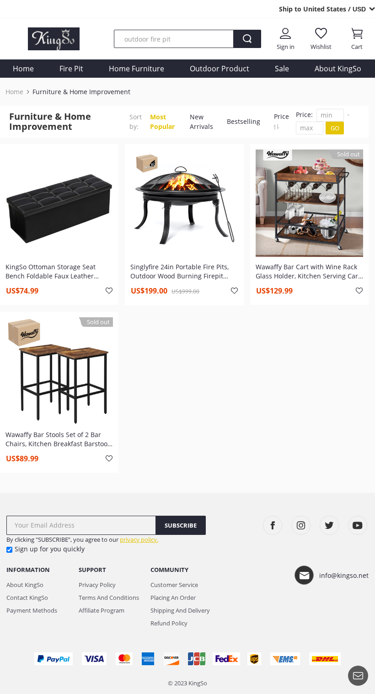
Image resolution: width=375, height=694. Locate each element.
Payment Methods (31, 610)
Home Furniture (136, 69)
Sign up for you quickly (50, 549)
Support (92, 570)
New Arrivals (201, 121)
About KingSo (338, 69)
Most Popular (162, 121)
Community (169, 570)
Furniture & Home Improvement (81, 92)
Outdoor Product (219, 69)
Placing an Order (173, 597)
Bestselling (243, 121)
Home (23, 69)
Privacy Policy (97, 585)
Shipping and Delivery (180, 610)
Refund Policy (169, 623)
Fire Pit (71, 69)
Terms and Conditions (109, 597)
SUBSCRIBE (181, 525)
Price (281, 116)
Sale (282, 69)
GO (335, 128)
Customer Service (174, 585)
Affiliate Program (101, 610)
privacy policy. (139, 539)
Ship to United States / (322, 9)
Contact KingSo (27, 597)
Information (28, 570)
